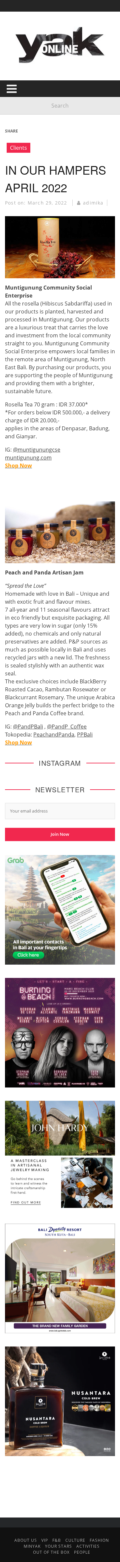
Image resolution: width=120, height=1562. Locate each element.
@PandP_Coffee (67, 726)
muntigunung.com (28, 457)
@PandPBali (28, 726)
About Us (25, 1540)
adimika (93, 203)
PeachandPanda (53, 734)
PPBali (85, 734)
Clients (18, 147)
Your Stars (58, 1546)
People (82, 1552)
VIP (44, 1540)
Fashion (99, 1540)
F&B (56, 1540)
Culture (75, 1540)
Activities (88, 1546)
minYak (32, 1546)
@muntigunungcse (36, 449)
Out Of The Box (51, 1552)
